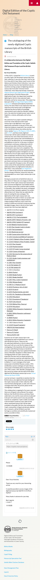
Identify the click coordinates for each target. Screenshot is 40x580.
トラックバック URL (12, 443)
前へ (7, 436)
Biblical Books (8, 546)
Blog (11, 35)
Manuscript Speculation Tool (12, 558)
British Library (24, 75)
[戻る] (5, 41)
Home (5, 35)
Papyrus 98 (16, 131)
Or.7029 (9, 133)
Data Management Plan (11, 568)
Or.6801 (32, 131)
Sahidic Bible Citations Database (14, 562)
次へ (32, 436)
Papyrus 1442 (25, 131)
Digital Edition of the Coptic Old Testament (19, 12)
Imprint (6, 572)
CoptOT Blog (8, 554)
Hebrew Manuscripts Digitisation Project (17, 92)
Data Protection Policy (11, 576)
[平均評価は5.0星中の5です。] (7, 429)
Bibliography (8, 550)
